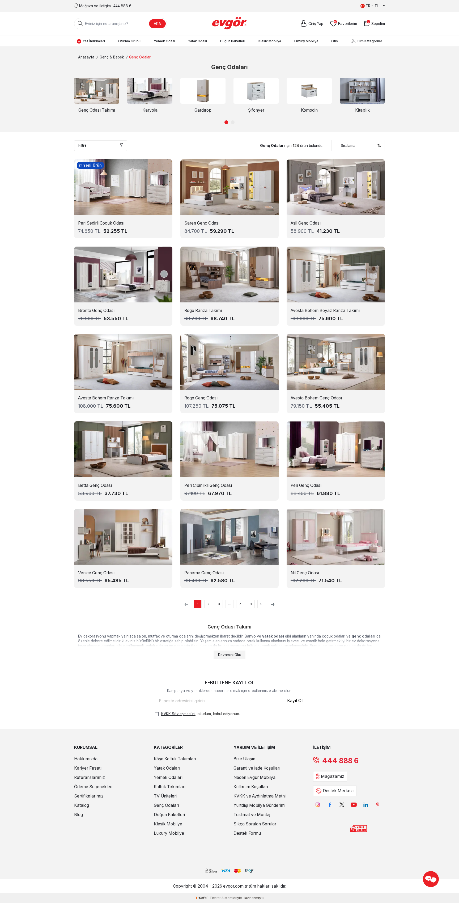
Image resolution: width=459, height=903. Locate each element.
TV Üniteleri (165, 796)
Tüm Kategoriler (369, 41)
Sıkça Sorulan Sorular (254, 823)
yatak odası (273, 636)
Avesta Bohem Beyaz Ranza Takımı (325, 310)
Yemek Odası (164, 41)
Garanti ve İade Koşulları (256, 768)
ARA (157, 23)
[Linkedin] (365, 804)
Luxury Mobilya (306, 41)
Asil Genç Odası (306, 223)
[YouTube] (353, 804)
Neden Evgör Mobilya (254, 777)
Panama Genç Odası (204, 572)
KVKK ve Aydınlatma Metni (259, 796)
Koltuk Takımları (169, 786)
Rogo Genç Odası (201, 397)
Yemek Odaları (168, 777)
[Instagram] (317, 804)
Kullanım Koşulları (250, 786)
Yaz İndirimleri (94, 41)
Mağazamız (332, 776)
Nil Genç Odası (305, 572)
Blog (78, 814)
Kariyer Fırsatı (87, 768)
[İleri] (272, 604)
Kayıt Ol (295, 700)
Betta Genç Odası (95, 485)
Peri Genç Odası (306, 485)
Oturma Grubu (129, 41)
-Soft (200, 898)
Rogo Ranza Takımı (203, 310)
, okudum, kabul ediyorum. (200, 714)
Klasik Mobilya (269, 41)
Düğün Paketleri (232, 41)
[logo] (229, 24)
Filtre (82, 145)
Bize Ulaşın (244, 758)
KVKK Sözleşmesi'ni (178, 714)
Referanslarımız (89, 777)
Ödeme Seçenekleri (93, 786)
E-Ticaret (213, 898)
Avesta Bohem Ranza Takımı (106, 397)
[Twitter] (341, 804)
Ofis (334, 41)
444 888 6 (340, 760)
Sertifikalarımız (89, 796)
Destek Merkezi (338, 790)
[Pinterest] (377, 804)
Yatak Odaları (167, 768)
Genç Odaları (166, 805)
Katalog (81, 805)
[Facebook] (329, 804)
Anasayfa (86, 57)
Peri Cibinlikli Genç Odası (208, 485)
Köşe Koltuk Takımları (175, 758)
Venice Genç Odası (96, 572)
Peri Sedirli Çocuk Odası (101, 223)
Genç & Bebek (112, 57)
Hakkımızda (85, 758)
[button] (226, 122)
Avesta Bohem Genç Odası (316, 397)
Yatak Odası (197, 41)
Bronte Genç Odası (96, 310)
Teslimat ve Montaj (251, 814)
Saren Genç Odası (201, 223)
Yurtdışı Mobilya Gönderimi (259, 805)
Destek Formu (247, 833)
